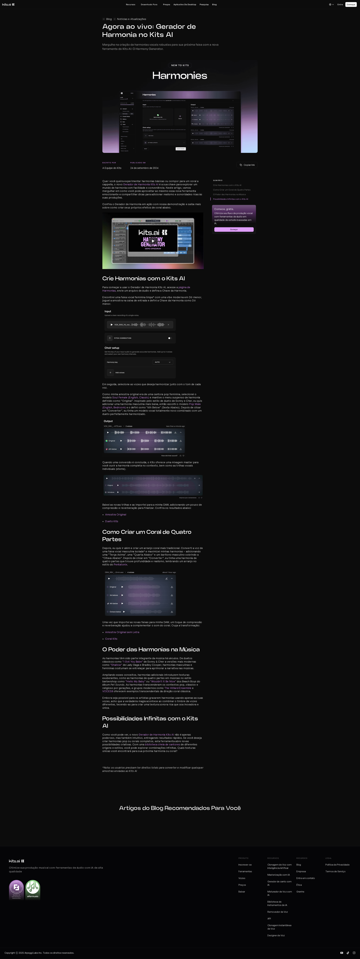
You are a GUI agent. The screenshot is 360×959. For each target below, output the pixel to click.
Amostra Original (115, 514)
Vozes (241, 878)
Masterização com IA (278, 874)
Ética (299, 884)
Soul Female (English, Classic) (130, 397)
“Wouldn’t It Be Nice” (163, 681)
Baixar (241, 891)
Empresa (301, 871)
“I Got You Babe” (132, 661)
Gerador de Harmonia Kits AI (140, 184)
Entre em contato (305, 878)
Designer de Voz (276, 935)
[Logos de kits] (16, 861)
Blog (298, 864)
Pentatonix (120, 564)
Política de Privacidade (337, 864)
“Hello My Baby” (135, 681)
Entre (340, 4)
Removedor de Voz (277, 911)
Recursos (130, 4)
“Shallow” (116, 664)
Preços (242, 884)
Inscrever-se (245, 864)
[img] (341, 952)
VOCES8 (107, 691)
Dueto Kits (111, 521)
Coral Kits (111, 638)
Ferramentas (245, 871)
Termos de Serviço (335, 871)
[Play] (153, 241)
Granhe (300, 891)
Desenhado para (149, 4)
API (269, 918)
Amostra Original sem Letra (122, 632)
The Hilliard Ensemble (177, 687)
